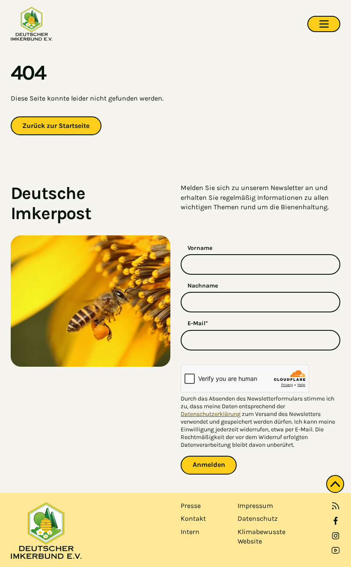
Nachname (202, 285)
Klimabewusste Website (262, 536)
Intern (190, 532)
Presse (191, 506)
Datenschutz (258, 518)
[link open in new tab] (335, 520)
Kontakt (193, 518)
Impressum (255, 506)
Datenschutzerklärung (211, 414)
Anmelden (209, 464)
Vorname (199, 248)
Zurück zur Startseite (55, 126)
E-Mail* (197, 323)
